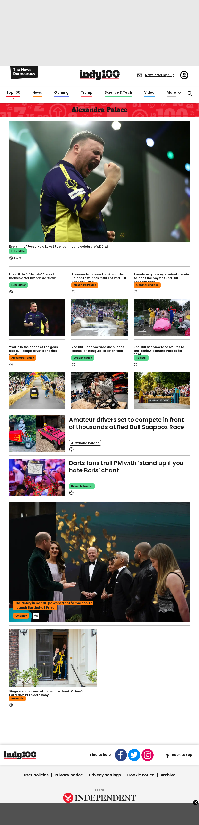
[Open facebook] (121, 755)
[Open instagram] (147, 755)
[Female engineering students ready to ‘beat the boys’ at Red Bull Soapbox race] (162, 317)
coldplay (21, 616)
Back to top (182, 755)
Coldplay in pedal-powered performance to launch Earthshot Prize (53, 605)
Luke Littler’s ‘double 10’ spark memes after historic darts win (32, 276)
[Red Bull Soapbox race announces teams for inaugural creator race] (99, 390)
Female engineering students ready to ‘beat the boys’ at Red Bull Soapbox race (161, 278)
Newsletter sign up (159, 75)
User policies (36, 775)
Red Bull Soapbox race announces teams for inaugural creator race (97, 349)
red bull (141, 358)
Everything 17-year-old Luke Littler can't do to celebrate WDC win (59, 246)
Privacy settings (105, 775)
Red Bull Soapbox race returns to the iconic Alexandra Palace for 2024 (159, 350)
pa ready (17, 698)
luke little (18, 251)
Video (149, 92)
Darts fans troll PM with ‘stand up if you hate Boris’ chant (126, 466)
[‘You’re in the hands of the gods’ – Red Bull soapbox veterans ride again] (37, 390)
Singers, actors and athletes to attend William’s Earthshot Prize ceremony (46, 693)
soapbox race (83, 358)
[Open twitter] (134, 755)
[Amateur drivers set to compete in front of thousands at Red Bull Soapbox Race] (37, 433)
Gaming (61, 92)
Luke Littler (18, 285)
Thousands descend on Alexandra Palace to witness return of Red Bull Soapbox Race (98, 278)
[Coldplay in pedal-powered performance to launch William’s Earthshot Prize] (99, 562)
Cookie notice (140, 775)
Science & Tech (118, 92)
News (37, 92)
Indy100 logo (100, 75)
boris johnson (81, 486)
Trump (86, 92)
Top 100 (13, 92)
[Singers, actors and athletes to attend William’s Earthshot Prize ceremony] (53, 658)
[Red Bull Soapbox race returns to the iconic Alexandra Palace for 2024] (162, 390)
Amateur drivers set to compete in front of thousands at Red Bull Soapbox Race (126, 423)
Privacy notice (69, 775)
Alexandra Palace (85, 285)
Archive (168, 775)
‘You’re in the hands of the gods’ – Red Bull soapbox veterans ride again (35, 350)
